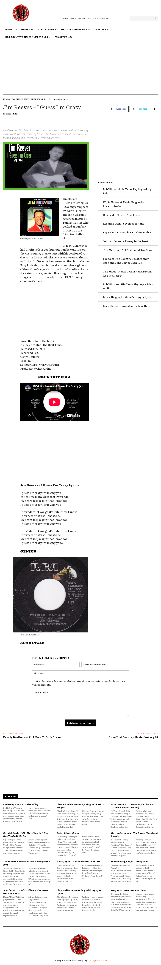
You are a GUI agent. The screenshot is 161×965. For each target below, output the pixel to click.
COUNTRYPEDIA (54, 377)
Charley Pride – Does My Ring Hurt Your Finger (80, 806)
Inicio (6, 99)
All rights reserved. (98, 960)
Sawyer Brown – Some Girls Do (129, 890)
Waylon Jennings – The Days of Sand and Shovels (134, 834)
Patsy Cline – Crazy (68, 832)
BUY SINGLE (32, 643)
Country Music (20, 99)
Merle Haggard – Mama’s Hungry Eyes (127, 297)
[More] (154, 109)
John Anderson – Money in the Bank (126, 241)
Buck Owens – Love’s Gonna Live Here (126, 306)
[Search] (155, 18)
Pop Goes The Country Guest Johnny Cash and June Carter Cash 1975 (126, 261)
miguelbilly (11, 114)
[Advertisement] (80, 64)
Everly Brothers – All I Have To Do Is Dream (32, 737)
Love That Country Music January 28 (133, 737)
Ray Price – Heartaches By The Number (127, 232)
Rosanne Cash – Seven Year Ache (123, 223)
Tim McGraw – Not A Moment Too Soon (128, 250)
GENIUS (28, 551)
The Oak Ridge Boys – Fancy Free (129, 861)
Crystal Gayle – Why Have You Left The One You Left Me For (25, 834)
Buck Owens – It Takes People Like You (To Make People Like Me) (133, 806)
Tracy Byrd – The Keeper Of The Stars (78, 861)
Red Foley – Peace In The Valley (21, 804)
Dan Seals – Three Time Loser (121, 215)
